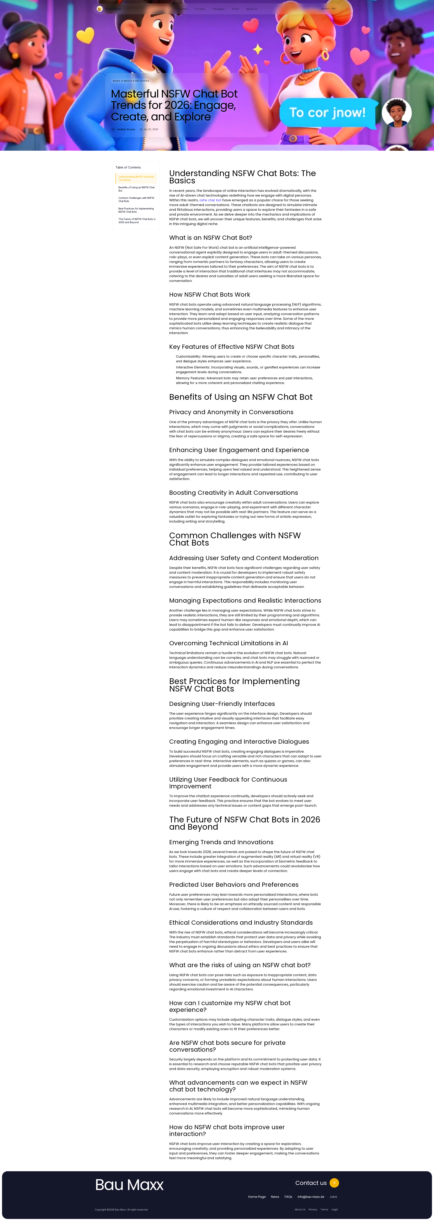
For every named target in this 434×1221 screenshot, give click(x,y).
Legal (335, 1209)
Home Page (257, 1197)
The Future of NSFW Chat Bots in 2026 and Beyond (137, 221)
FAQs (288, 1197)
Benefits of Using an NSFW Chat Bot (136, 189)
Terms (324, 1209)
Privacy (313, 1209)
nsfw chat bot (210, 200)
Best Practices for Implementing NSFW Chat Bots (136, 210)
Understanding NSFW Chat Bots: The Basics (136, 178)
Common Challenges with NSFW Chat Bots (136, 199)
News (275, 1197)
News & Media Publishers (131, 81)
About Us (300, 1209)
